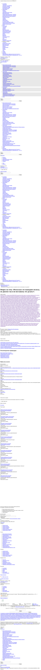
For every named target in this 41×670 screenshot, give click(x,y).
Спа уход (4, 559)
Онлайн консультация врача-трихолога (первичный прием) (11, 373)
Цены (4, 96)
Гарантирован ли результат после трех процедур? (9, 342)
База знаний (5, 252)
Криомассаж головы (6, 542)
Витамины (4, 561)
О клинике (5, 3)
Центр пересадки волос (7, 64)
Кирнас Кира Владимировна (13, 329)
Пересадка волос (6, 545)
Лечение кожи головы (7, 530)
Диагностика (5, 91)
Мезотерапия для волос (4, 355)
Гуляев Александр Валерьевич (5, 437)
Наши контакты (3, 574)
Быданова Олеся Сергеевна (5, 476)
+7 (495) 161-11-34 (4, 576)
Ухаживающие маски (6, 562)
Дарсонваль (5, 539)
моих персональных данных (15, 518)
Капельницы (5, 87)
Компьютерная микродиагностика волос (7, 389)
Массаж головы (5, 538)
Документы (5, 569)
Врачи (4, 251)
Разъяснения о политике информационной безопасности (17, 615)
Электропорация (6, 535)
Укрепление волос (6, 560)
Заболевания (5, 9)
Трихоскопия (2, 392)
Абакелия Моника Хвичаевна (5, 458)
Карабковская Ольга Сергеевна (6, 470)
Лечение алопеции (6, 527)
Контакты (4, 53)
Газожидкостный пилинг (7, 540)
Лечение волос (5, 525)
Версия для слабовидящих (5, 667)
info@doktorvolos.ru (3, 57)
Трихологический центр (19, 606)
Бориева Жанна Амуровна (5, 444)
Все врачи (2, 405)
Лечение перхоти (6, 526)
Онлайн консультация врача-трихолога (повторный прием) (11, 379)
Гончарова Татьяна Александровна (6, 417)
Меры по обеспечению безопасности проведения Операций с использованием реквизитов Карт (20, 617)
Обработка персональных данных (9, 564)
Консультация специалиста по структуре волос (9, 370)
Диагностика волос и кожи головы (6, 353)
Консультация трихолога (7, 533)
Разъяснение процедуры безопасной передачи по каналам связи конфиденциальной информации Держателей (20, 616)
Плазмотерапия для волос (5, 354)
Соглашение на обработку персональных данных (9, 613)
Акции (4, 51)
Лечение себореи (6, 528)
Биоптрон (4, 543)
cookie (7, 668)
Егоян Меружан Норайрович (5, 451)
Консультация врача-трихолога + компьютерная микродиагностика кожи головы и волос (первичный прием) (20, 367)
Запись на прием (3, 61)
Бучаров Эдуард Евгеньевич (5, 424)
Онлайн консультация (4, 578)
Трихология (5, 71)
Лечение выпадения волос (7, 529)
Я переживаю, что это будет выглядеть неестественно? (10, 345)
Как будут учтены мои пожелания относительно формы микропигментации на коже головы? (17, 348)
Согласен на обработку (10, 518)
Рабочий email (3, 516)
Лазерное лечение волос (4, 357)
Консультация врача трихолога (6, 352)
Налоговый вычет (6, 591)
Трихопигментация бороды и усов (9, 547)
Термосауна (5, 541)
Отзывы (4, 52)
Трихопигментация (6, 546)
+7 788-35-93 (4, 60)
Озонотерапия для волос (4, 356)
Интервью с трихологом (7, 563)
